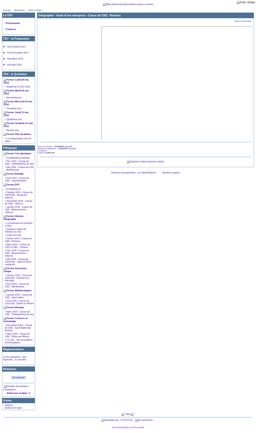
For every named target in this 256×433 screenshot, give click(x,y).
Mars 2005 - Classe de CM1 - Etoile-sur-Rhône (17, 335)
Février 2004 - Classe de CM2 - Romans (18, 239)
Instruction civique (15, 270)
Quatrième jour (14, 119)
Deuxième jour (14, 97)
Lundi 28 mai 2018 (16, 81)
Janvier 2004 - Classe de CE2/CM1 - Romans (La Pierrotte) (18, 278)
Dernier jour (12, 130)
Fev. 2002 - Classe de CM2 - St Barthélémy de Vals (19, 162)
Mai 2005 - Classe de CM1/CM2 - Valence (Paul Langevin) (18, 262)
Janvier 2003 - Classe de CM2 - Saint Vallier (18, 296)
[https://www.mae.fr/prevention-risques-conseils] (128, 4)
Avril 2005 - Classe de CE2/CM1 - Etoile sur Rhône (19, 302)
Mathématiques (22, 290)
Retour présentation (243, 21)
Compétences (14, 189)
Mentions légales (171, 172)
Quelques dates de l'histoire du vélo (15, 230)
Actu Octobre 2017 (16, 46)
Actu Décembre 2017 (18, 52)
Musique (19, 307)
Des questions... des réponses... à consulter (14, 358)
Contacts (11, 29)
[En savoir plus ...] (145, 420)
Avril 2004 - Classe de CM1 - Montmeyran (17, 285)
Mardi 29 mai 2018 (16, 92)
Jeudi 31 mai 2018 (16, 114)
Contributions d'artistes (18, 158)
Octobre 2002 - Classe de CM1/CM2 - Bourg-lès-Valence (19, 195)
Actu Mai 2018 (14, 64)
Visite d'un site (14, 235)
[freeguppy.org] (110, 420)
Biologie (19, 173)
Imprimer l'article (155, 161)
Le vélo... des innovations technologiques (19, 341)
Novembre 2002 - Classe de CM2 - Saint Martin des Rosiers (18, 328)
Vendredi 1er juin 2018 (18, 125)
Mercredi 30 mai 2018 (18, 103)
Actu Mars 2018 (15, 58)
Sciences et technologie (16, 320)
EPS (16, 184)
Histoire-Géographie (14, 218)
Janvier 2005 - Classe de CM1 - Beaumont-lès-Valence (18, 210)
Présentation (13, 23)
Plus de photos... (23, 134)
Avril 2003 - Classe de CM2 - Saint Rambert (17, 179)
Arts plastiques (22, 153)
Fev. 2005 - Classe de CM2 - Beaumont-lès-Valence (17, 253)
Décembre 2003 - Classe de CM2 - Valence (18, 202)
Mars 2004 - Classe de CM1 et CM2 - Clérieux (17, 246)
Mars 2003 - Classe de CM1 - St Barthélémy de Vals (19, 313)
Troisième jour (13, 108)
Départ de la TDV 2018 (18, 86)
